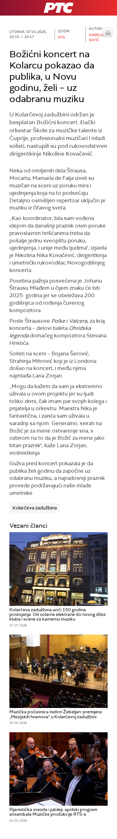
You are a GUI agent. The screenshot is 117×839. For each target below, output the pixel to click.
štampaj (107, 32)
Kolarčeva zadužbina (34, 508)
